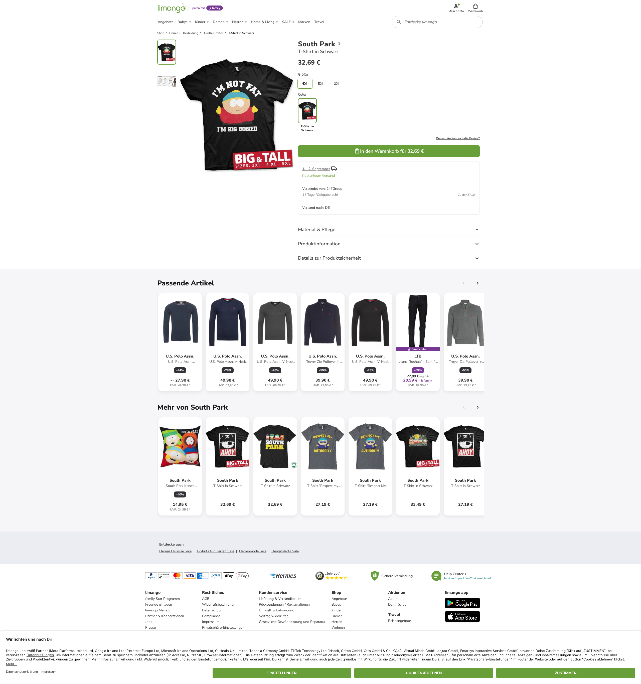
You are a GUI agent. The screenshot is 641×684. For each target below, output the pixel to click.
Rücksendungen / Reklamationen (284, 604)
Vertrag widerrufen (273, 616)
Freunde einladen (158, 604)
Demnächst (397, 604)
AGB (205, 598)
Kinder (337, 610)
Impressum (211, 621)
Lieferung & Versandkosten (280, 598)
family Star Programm (162, 598)
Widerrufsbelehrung (218, 604)
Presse (150, 627)
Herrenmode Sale (252, 551)
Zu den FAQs (466, 195)
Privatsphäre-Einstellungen (223, 627)
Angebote (339, 598)
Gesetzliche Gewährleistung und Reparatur (292, 621)
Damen (337, 616)
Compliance (211, 616)
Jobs (148, 621)
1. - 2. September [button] (316, 168)
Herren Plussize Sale (175, 551)
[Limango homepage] (172, 8)
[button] (475, 8)
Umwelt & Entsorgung (276, 610)
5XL (321, 84)
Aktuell (393, 598)
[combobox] (437, 22)
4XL (305, 84)
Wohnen (338, 627)
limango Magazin (158, 610)
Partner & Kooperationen (164, 616)
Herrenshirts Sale (285, 551)
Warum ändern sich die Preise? (458, 138)
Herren (337, 621)
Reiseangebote (399, 620)
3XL (337, 84)
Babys (336, 604)
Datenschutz (211, 610)
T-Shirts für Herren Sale (215, 551)
